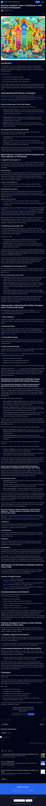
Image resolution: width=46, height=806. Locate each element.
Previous (5, 724)
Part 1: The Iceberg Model (7, 761)
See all (3, 779)
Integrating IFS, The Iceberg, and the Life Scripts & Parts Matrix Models (15, 773)
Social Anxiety (6, 579)
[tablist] (6, 733)
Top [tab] (2, 750)
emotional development (10, 334)
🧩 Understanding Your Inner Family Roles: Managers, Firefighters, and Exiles (20, 771)
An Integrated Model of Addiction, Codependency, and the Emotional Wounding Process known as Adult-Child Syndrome (19, 764)
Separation (10, 517)
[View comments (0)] (6, 14)
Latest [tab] (5, 750)
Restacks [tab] (9, 732)
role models (18, 368)
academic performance (21, 101)
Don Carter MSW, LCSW (8, 10)
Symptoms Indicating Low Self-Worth (15, 592)
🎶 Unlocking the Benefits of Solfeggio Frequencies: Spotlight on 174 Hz (20, 754)
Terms (27, 797)
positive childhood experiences (14, 354)
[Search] (44, 751)
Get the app (28, 800)
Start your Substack (20, 800)
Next (41, 724)
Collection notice (33, 797)
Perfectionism (6, 587)
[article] (23, 756)
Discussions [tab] (10, 750)
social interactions (8, 101)
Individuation (16, 517)
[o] (43, 756)
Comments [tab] (4, 732)
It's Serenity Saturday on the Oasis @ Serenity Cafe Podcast (13, 755)
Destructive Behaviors (8, 583)
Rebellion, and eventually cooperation (29, 517)
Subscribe (38, 1)
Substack (17, 803)
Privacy (24, 797)
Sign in (42, 2)
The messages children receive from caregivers (17, 209)
